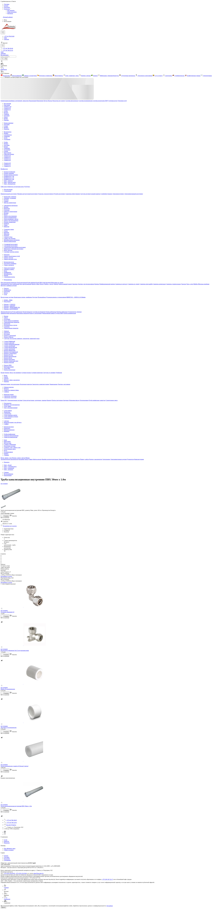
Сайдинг (6, 421)
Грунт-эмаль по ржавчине (11, 320)
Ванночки (7, 208)
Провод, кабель (84, 459)
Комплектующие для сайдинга (12, 422)
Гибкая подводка (9, 387)
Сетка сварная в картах (10, 415)
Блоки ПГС (4, 400)
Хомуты (6, 288)
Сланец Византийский (10, 347)
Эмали (6, 317)
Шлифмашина (8, 274)
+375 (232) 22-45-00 (20, 873)
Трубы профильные (9, 434)
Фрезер (6, 275)
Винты (34, 284)
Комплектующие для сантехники (10, 384)
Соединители (8, 135)
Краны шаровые (8, 123)
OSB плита (4, 186)
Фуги (5, 450)
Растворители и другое (10, 325)
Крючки (96, 284)
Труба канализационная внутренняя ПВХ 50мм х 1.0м (16, 806)
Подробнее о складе (6, 576)
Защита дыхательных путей (12, 256)
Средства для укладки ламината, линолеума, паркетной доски (21, 338)
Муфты (6, 127)
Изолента (6, 462)
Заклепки (75, 284)
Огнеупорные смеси (10, 449)
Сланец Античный (9, 349)
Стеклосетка (7, 413)
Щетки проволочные (10, 241)
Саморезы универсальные (173, 284)
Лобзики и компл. (9, 269)
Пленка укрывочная (9, 222)
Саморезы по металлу (121, 284)
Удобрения (59, 372)
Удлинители (130, 459)
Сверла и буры (8, 237)
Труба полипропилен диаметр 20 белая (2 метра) (14, 766)
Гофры (31, 459)
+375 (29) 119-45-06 (9, 873)
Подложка (7, 334)
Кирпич (49, 400)
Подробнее (109, 905)
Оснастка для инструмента (45, 194)
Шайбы (195, 284)
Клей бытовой (47, 282)
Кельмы (6, 213)
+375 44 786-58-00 (9, 36)
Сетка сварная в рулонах (11, 416)
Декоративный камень (48, 313)
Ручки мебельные (17, 311)
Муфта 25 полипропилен (8, 689)
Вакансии (7, 842)
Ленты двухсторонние (10, 216)
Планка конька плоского (11, 174)
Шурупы (3, 285)
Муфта (6, 118)
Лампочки (61, 459)
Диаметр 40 (7, 160)
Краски (6, 316)
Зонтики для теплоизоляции (86, 284)
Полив (2, 372)
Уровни (6, 201)
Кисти (6, 214)
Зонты (6, 117)
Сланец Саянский (9, 343)
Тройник (6, 114)
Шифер (83, 297)
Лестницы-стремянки (10, 263)
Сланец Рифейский (9, 341)
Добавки (6, 455)
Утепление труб (122, 100)
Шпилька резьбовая (203, 284)
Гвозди (42, 284)
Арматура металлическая (11, 435)
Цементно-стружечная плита (15, 186)
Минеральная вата (9, 429)
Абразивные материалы (11, 205)
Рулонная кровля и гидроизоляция (56, 297)
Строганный (7, 191)
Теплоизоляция (84, 400)
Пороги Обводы (8, 337)
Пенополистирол (9, 426)
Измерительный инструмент (9, 194)
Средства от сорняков (49, 372)
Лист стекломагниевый (10, 407)
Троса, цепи (189, 284)
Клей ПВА (39, 282)
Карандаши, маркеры (10, 196)
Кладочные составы (9, 446)
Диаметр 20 (7, 155)
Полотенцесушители (26, 384)
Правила (6, 223)
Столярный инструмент (11, 244)
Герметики (14, 282)
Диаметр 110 (7, 106)
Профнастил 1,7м (9, 177)
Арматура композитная (10, 437)
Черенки (6, 381)
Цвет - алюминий (9, 468)
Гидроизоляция (8, 452)
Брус (28, 186)
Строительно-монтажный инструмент (15, 247)
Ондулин (34, 297)
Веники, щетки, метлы (18, 458)
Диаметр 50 (7, 108)
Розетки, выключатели (95, 459)
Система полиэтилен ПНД (100, 100)
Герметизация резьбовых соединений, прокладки (15, 100)
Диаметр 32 (7, 109)
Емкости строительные (10, 211)
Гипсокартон (7, 403)
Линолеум (7, 332)
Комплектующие (9, 366)
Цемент (6, 453)
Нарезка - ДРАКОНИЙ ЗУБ (12, 307)
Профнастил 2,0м (9, 179)
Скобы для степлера (9, 238)
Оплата (6, 855)
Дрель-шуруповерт (9, 268)
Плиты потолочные (9, 369)
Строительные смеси (112, 400)
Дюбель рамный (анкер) (65, 284)
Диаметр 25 (7, 157)
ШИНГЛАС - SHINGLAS (73, 297)
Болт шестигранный (25, 284)
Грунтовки (7, 319)
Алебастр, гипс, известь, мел (12, 447)
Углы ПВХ (7, 368)
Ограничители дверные (75, 311)
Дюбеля (56, 284)
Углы (5, 294)
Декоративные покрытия (11, 328)
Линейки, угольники (10, 198)
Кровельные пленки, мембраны (23, 297)
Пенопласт (7, 428)
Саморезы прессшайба (146, 284)
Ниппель (6, 129)
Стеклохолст (7, 418)
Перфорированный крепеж (107, 284)
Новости (6, 841)
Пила (5, 271)
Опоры (6, 151)
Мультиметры (8, 279)
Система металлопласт (72, 100)
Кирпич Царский (9, 362)
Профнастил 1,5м (9, 176)
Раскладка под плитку (59, 100)
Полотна (6, 235)
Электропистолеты (9, 277)
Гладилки (6, 210)
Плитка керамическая (69, 313)
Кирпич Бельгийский (10, 356)
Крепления (40, 100)
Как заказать (10, 10)
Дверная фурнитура (6, 311)
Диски (6, 231)
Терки (5, 225)
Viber (5, 38)
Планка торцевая (9, 173)
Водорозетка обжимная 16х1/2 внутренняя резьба (15, 650)
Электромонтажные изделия (118, 459)
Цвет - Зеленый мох (9, 183)
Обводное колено (9, 154)
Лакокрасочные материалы (8, 313)
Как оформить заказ (9, 848)
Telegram (6, 39)
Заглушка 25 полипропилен (8, 727)
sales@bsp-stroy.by (38, 873)
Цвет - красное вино (10, 182)
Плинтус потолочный (35, 313)
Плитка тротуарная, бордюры (60, 400)
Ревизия (6, 120)
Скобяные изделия (11, 285)
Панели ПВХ (8, 365)
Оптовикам (7, 860)
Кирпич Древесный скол (11, 361)
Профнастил (4, 169)
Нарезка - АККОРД (9, 306)
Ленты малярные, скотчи (11, 219)
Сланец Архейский (9, 346)
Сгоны (6, 126)
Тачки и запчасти (9, 265)
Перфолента (7, 290)
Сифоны (6, 391)
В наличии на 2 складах (10, 526)
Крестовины (7, 152)
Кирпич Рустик (8, 355)
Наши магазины (12, 12)
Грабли (6, 377)
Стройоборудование (106, 194)
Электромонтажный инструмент (133, 194)
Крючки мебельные (62, 311)
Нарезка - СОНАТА (9, 304)
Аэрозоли (7, 326)
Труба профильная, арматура (97, 400)
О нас (5, 839)
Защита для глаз (8, 257)
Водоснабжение (8, 474)
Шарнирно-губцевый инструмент (13, 248)
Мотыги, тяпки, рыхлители (12, 380)
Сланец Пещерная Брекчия (11, 344)
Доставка (6, 857)
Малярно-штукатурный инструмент (27, 194)
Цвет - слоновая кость (10, 466)
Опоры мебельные (51, 311)
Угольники (7, 139)
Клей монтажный (22, 282)
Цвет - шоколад (8, 180)
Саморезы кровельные (159, 284)
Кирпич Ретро (8, 358)
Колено (6, 112)
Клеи (5, 440)
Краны (6, 146)
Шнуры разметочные (10, 202)
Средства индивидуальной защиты (90, 194)
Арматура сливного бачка (11, 390)
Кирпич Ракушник (9, 359)
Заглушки (7, 115)
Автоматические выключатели (9, 459)
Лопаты (6, 378)
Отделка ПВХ (59, 313)
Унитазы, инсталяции (64, 384)
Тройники (7, 136)
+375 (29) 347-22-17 (107, 879)
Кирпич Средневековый (11, 352)
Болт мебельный (14, 284)
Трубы (6, 111)
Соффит (6, 424)
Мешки (27, 458)
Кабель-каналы (37, 459)
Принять (3, 907)
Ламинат (6, 331)
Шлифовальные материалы (12, 240)
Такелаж (183, 284)
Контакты (10, 13)
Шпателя (6, 226)
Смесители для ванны (10, 396)
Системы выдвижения (39, 311)
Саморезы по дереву (133, 284)
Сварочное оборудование (72, 194)
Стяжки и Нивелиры (10, 444)
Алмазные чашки (9, 229)
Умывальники (53, 384)
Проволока (7, 412)
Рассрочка (7, 858)
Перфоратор (7, 272)
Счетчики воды (112, 100)
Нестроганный (8, 189)
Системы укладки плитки (11, 252)
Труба (5, 138)
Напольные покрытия (22, 313)
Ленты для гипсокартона (11, 220)
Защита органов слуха (10, 259)
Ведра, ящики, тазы (6, 458)
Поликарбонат (42, 297)
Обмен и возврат (9, 850)
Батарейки (21, 459)
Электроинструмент (118, 194)
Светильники (106, 459)
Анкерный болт (5, 284)
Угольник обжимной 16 (7, 612)
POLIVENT (7, 301)
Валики (6, 207)
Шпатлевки (7, 441)
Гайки (37, 284)
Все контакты (4, 55)
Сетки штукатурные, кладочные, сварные (34, 400)
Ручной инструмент (59, 194)
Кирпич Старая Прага (10, 353)
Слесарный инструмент (11, 245)
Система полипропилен (86, 100)
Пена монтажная (5, 282)
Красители (7, 323)
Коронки (6, 232)
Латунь (45, 100)
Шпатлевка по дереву (57, 282)
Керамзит (6, 431)
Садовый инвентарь (37, 372)
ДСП (25, 186)
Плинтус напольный (10, 335)
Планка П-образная (9, 171)
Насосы (50, 100)
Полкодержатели (27, 311)
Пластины (7, 291)
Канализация (33, 100)
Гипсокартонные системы (15, 400)
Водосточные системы (7, 297)
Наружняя (7, 105)
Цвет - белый (8, 465)
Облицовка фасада (74, 400)
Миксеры (6, 234)
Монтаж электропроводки (72, 459)
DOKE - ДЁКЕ (8, 300)
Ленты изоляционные (10, 217)
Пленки (7, 372)
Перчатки (7, 254)
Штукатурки (7, 443)
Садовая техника (26, 372)
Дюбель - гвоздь (48, 284)
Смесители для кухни (10, 397)
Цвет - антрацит (8, 469)
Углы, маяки (7, 406)
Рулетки (6, 199)
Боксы (26, 459)
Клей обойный (31, 282)
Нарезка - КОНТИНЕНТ (11, 309)
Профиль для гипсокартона (12, 404)
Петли (6, 293)
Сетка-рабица (8, 410)
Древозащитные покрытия (11, 322)
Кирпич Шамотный (9, 350)
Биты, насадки (8, 250)
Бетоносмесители (9, 262)
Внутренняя (7, 103)
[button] (4, 43)
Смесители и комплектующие (40, 384)
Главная (6, 472)
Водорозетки (7, 132)
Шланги (6, 388)
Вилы (5, 375)
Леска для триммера (15, 372)
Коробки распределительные (50, 459)
